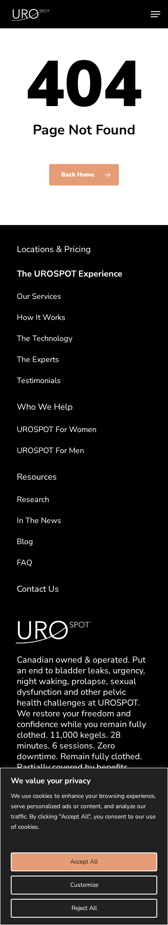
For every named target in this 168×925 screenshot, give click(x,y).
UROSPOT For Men (50, 450)
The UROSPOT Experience (69, 273)
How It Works (41, 317)
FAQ (24, 562)
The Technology (44, 338)
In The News (39, 520)
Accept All (84, 862)
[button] (155, 14)
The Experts (38, 359)
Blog (25, 541)
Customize (84, 885)
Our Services (39, 296)
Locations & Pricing (54, 249)
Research (33, 499)
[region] (84, 846)
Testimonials (39, 380)
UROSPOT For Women (56, 429)
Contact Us (38, 589)
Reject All (84, 908)
